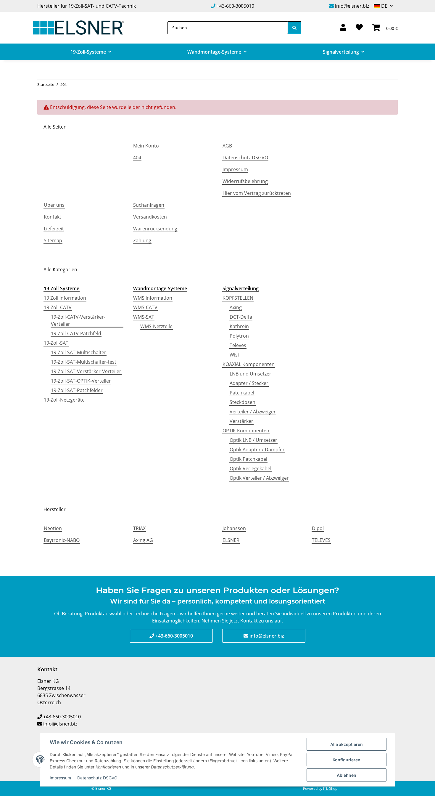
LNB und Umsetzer (250, 373)
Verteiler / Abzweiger (253, 411)
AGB (227, 145)
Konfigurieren (346, 759)
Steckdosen (242, 402)
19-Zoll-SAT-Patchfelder (77, 390)
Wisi (234, 355)
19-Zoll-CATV (58, 307)
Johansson (234, 528)
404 (137, 157)
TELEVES (321, 540)
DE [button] (384, 6)
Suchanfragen (148, 205)
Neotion (53, 528)
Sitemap (53, 240)
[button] (343, 28)
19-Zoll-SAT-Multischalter (78, 352)
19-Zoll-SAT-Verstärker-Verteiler (86, 371)
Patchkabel (242, 392)
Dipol (318, 528)
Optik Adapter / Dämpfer (257, 449)
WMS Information (152, 298)
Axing (236, 307)
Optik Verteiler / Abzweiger (259, 478)
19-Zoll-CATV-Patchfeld (76, 333)
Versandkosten (150, 217)
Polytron (239, 336)
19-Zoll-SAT (56, 343)
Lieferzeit (54, 228)
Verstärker (241, 421)
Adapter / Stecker (249, 383)
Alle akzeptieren (346, 744)
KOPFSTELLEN (238, 298)
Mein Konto (146, 145)
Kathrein (239, 326)
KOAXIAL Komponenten (249, 364)
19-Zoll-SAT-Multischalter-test (83, 362)
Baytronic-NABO (62, 540)
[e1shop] (78, 27)
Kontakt (52, 217)
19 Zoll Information (65, 298)
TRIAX (139, 528)
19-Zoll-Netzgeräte (64, 400)
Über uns (54, 205)
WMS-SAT (143, 317)
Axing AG (143, 540)
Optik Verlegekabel (250, 468)
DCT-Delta (241, 317)
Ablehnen (346, 775)
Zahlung (142, 240)
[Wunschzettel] (359, 28)
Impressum (235, 169)
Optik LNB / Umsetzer (253, 440)
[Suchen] (294, 27)
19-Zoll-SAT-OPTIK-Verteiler (81, 381)
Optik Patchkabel (248, 459)
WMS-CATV (145, 307)
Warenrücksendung (155, 228)
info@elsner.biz (352, 6)
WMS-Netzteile (156, 326)
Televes (238, 345)
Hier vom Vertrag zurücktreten (257, 193)
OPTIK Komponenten (246, 430)
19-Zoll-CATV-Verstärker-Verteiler (78, 320)
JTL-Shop (330, 788)
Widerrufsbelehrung (245, 181)
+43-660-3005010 (235, 6)
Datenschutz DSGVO (245, 157)
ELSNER (231, 540)
